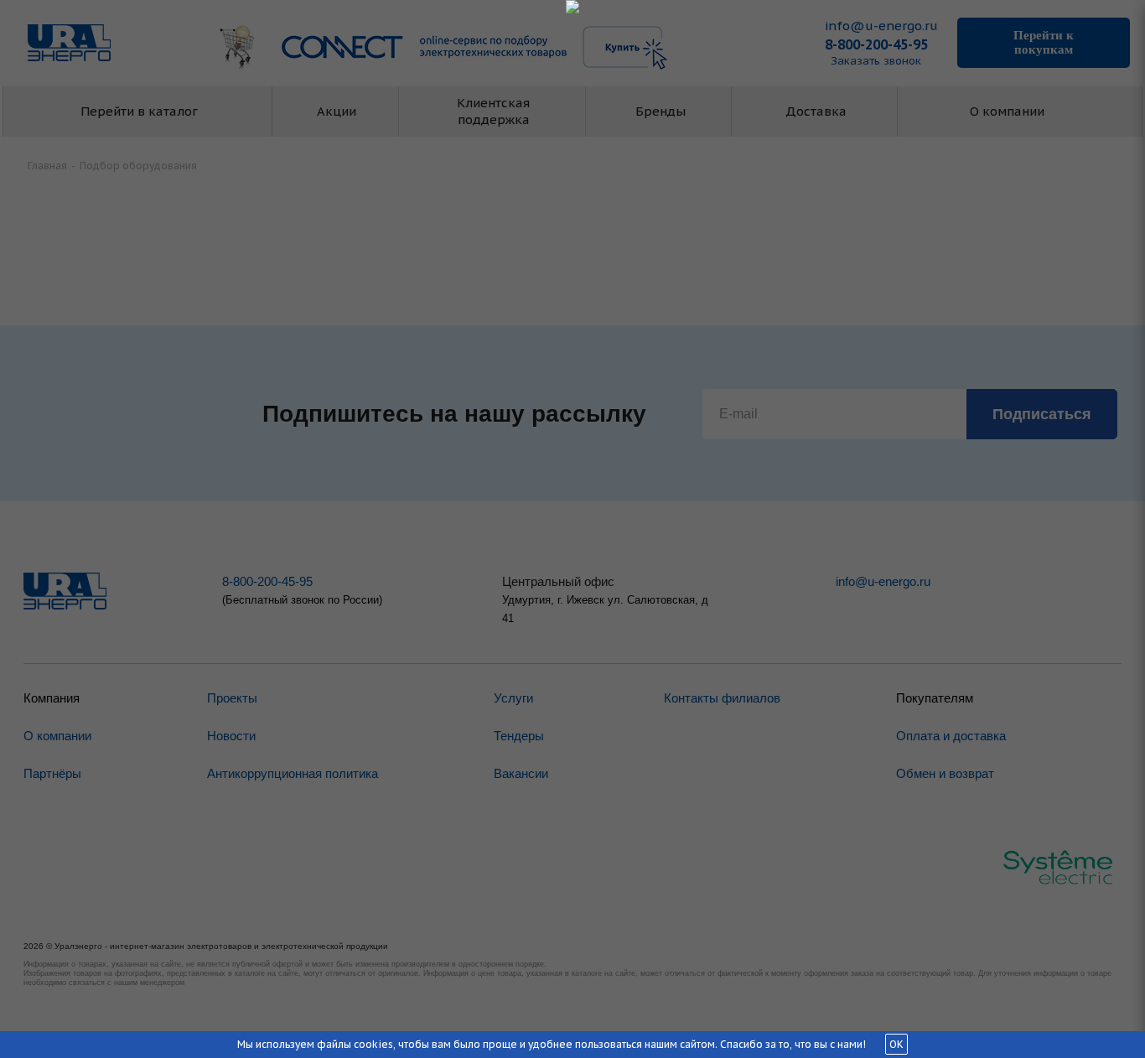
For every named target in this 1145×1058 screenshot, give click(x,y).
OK (896, 1044)
